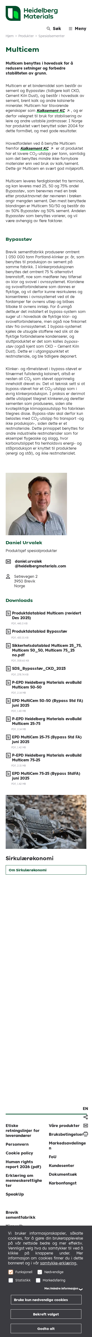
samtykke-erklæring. (58, 1263)
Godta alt (46, 1328)
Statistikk (23, 1280)
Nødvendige (53, 1272)
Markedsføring (54, 1280)
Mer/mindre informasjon (61, 1288)
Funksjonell (23, 1272)
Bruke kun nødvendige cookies (41, 1300)
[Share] (85, 1117)
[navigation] (85, 1108)
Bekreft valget (46, 1314)
